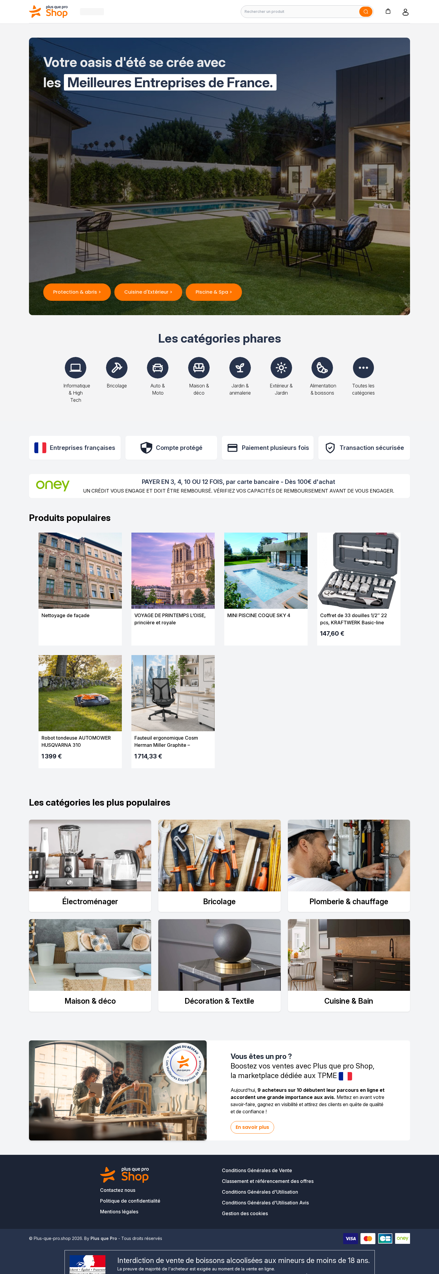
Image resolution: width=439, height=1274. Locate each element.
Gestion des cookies (245, 1213)
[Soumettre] (365, 12)
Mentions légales (119, 1212)
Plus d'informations (80, 636)
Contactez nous (117, 1190)
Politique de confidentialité (130, 1201)
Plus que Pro (103, 1238)
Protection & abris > (77, 292)
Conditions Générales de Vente (257, 1170)
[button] (388, 11)
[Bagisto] (48, 11)
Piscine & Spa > (214, 292)
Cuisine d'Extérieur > (148, 292)
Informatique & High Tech (76, 393)
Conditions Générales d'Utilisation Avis (265, 1203)
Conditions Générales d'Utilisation (260, 1192)
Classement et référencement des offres (268, 1181)
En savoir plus (252, 1127)
